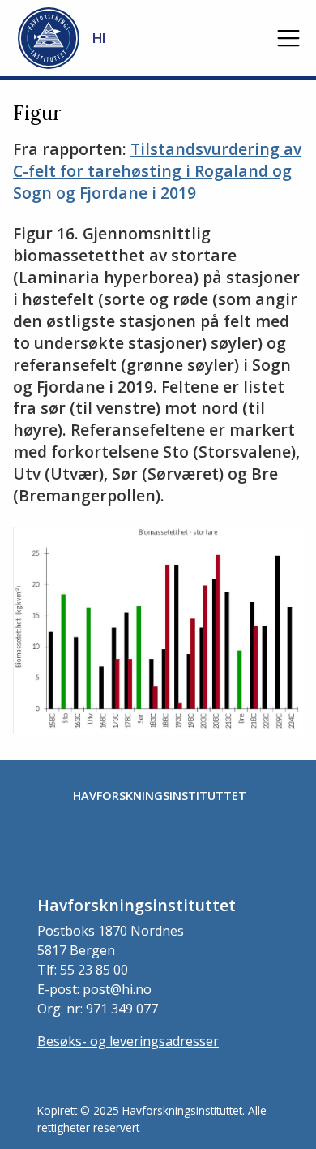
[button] (288, 38)
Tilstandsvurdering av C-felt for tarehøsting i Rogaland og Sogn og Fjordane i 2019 (157, 171)
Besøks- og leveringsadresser (128, 1041)
